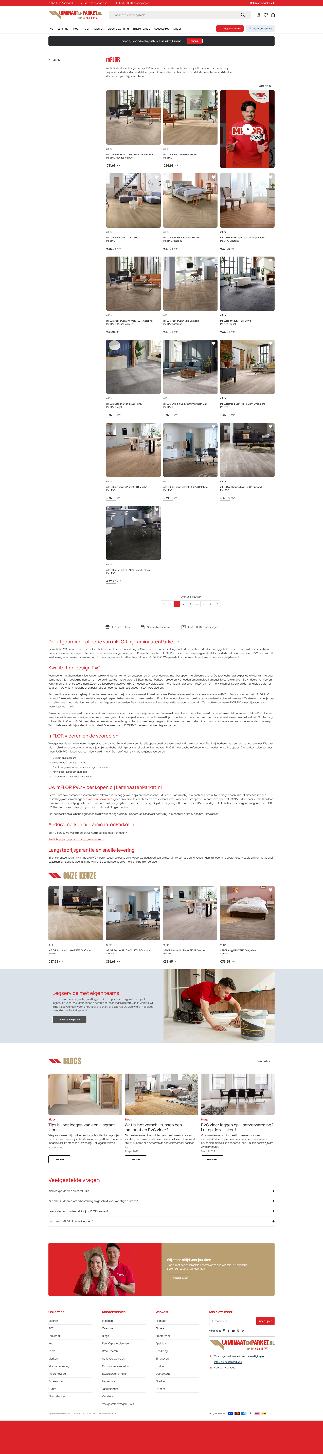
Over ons (107, 1328)
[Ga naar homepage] (75, 15)
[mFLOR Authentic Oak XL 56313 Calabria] (190, 450)
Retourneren (110, 1351)
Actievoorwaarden (113, 1358)
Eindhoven (162, 1358)
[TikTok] (242, 1330)
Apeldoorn (162, 1343)
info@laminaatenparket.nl (228, 1361)
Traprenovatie (141, 28)
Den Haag (162, 1351)
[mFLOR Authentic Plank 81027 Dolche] (190, 913)
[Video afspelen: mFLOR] (247, 129)
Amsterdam (163, 1336)
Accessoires (161, 28)
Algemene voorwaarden (59, 1413)
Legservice (108, 1381)
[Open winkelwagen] (273, 15)
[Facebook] (228, 1330)
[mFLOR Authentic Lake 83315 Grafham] (75, 913)
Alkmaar (161, 1321)
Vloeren (53, 1321)
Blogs (105, 1336)
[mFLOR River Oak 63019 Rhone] (190, 117)
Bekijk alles (263, 1061)
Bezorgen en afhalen (115, 1373)
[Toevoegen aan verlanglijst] (157, 94)
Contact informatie (224, 1367)
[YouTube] (233, 1330)
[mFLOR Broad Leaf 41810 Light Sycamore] (247, 367)
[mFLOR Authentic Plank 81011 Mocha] (133, 450)
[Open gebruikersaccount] (258, 15)
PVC (51, 28)
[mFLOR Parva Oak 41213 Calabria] (190, 284)
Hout (76, 28)
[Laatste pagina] (217, 603)
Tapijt (86, 28)
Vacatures (108, 1396)
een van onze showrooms (98, 799)
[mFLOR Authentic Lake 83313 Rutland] (247, 450)
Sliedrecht (162, 1381)
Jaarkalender (110, 1389)
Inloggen (107, 1321)
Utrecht (160, 1389)
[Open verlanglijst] (266, 15)
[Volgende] (210, 603)
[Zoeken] (243, 15)
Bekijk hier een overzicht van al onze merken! (75, 839)
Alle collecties (56, 1396)
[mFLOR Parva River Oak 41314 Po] (190, 200)
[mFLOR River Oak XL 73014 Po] (133, 200)
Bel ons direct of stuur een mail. (186, 1268)
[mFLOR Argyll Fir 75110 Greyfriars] (247, 913)
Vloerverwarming (118, 28)
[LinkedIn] (238, 1330)
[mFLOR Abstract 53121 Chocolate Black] (133, 533)
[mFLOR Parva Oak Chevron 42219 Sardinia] (133, 117)
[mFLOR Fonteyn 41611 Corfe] (247, 284)
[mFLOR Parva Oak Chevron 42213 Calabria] (133, 284)
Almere (160, 1328)
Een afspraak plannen (115, 1343)
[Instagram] (224, 1330)
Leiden (160, 1366)
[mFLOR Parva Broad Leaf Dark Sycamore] (247, 200)
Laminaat (63, 28)
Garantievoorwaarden (115, 1366)
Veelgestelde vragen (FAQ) (118, 1404)
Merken (99, 28)
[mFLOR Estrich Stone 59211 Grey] (133, 367)
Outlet (177, 28)
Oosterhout (163, 1373)
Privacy (77, 1413)
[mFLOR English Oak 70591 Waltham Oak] (190, 367)
